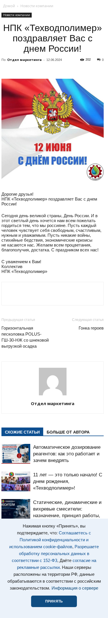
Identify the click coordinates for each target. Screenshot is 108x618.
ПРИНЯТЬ (54, 601)
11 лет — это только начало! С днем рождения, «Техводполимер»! (67, 481)
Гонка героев (91, 328)
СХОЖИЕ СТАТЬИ (22, 432)
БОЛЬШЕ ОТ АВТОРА (68, 432)
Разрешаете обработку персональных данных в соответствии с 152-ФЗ (55, 553)
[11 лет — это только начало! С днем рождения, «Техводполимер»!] (15, 481)
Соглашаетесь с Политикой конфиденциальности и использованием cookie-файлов (50, 540)
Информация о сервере (75, 588)
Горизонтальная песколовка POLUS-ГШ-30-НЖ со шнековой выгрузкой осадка (25, 337)
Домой (9, 5)
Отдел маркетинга (24, 59)
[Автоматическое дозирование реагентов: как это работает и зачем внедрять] (15, 454)
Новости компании (36, 5)
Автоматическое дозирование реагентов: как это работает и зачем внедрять (67, 453)
